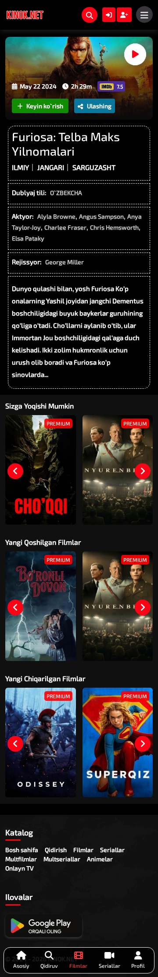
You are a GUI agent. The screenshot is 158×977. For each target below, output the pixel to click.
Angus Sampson (101, 216)
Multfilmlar (21, 859)
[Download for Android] (43, 925)
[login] (108, 14)
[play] (135, 54)
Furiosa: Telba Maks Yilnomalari (66, 143)
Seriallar (112, 849)
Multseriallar (61, 859)
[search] (89, 15)
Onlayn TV (19, 868)
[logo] (25, 14)
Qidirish (56, 849)
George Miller (64, 262)
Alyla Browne (56, 216)
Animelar (100, 859)
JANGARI (50, 167)
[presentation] (15, 471)
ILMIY (20, 167)
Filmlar (83, 849)
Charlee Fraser (65, 227)
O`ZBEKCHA (66, 192)
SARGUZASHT (93, 167)
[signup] (124, 14)
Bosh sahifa (21, 849)
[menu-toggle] (144, 14)
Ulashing (99, 106)
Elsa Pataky (28, 238)
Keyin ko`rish (44, 106)
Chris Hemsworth (114, 227)
